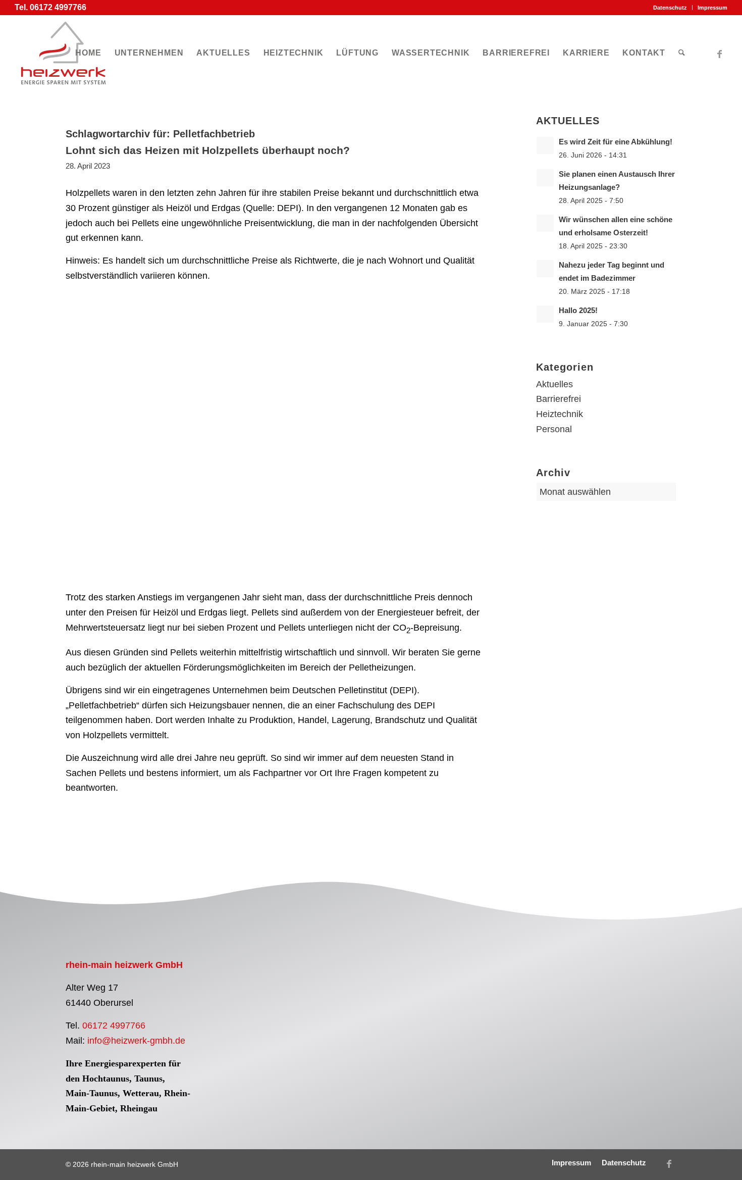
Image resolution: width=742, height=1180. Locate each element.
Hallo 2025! (578, 310)
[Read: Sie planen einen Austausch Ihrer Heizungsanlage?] (545, 178)
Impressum (712, 8)
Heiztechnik (559, 414)
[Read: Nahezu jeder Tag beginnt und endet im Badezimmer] (545, 269)
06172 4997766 (113, 1025)
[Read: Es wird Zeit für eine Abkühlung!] (545, 145)
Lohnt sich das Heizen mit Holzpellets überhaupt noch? (208, 150)
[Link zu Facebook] (719, 52)
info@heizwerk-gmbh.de (136, 1041)
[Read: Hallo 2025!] (545, 314)
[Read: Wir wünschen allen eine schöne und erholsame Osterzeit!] (545, 223)
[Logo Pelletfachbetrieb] (290, 1000)
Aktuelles (554, 384)
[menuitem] (670, 7)
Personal (554, 429)
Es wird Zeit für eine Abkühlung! (615, 141)
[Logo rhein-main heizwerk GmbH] (63, 53)
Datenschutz (670, 8)
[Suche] (682, 53)
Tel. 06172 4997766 (50, 7)
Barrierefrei (558, 399)
